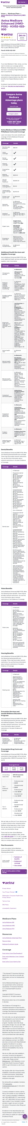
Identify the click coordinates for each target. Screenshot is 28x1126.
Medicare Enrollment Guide (10, 944)
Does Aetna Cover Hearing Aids (11, 961)
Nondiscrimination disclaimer (10, 1120)
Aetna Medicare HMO (8, 925)
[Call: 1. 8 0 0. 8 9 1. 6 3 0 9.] (25, 1116)
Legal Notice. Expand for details (9, 1123)
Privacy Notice (6, 888)
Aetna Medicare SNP (8, 922)
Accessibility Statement (9, 908)
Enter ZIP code (14, 106)
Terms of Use (6, 901)
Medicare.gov (6, 1061)
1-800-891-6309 (14, 122)
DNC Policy (5, 904)
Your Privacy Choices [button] (8, 892)
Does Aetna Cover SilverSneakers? (12, 953)
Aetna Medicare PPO (8, 928)
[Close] (25, 1121)
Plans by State (6, 941)
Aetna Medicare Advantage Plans (12, 938)
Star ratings (18, 865)
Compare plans (13, 114)
